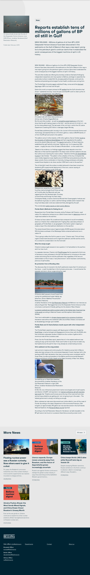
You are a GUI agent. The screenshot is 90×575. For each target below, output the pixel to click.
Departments (29, 544)
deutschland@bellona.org (11, 554)
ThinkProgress (62, 252)
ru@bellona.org (8, 560)
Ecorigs (59, 332)
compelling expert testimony (67, 121)
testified (64, 89)
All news (80, 432)
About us (71, 544)
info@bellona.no (16, 544)
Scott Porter (38, 332)
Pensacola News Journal (56, 407)
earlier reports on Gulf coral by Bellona (58, 206)
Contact (49, 544)
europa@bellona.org (10, 549)
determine (76, 214)
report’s (61, 142)
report (54, 84)
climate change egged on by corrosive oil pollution (67, 317)
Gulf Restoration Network (60, 302)
